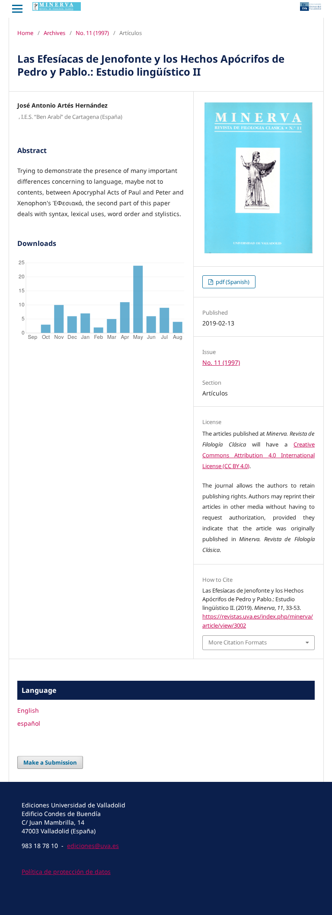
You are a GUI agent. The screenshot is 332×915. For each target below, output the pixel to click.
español (28, 723)
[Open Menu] (17, 8)
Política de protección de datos (66, 871)
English (28, 710)
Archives (54, 33)
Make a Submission (50, 762)
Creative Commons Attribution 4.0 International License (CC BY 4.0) (258, 455)
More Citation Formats (237, 642)
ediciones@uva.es (93, 846)
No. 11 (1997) (92, 33)
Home (25, 33)
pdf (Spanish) (231, 282)
